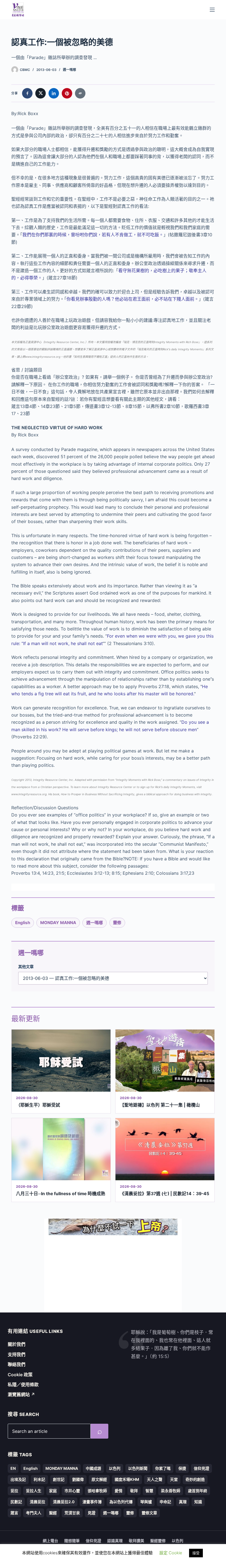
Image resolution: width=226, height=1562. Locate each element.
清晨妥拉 (37, 1501)
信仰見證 (201, 1468)
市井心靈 (72, 1490)
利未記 (39, 1479)
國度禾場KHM (127, 1479)
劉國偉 (78, 1479)
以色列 (114, 1468)
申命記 (165, 1501)
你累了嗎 (163, 1468)
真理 (183, 1501)
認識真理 (115, 1540)
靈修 (117, 922)
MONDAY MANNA (58, 922)
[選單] (212, 9)
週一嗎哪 (69, 70)
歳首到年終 (197, 1490)
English (22, 922)
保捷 (182, 1468)
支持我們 (16, 1354)
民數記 (16, 1501)
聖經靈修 (158, 1540)
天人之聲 (154, 1479)
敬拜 (134, 1490)
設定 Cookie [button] (170, 1552)
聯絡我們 (16, 1364)
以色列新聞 (137, 1468)
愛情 (118, 1490)
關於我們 (16, 1344)
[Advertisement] (113, 1273)
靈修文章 (149, 1512)
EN (13, 1468)
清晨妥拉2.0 (64, 1501)
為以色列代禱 (121, 1501)
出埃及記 (18, 1479)
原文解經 (99, 1479)
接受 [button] (196, 1553)
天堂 (174, 1479)
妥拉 (14, 1490)
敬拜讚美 (136, 1540)
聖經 (53, 1512)
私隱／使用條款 (23, 1384)
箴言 (14, 1512)
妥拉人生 (33, 1490)
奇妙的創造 (195, 1479)
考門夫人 (33, 1512)
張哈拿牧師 (97, 1490)
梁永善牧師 (170, 1490)
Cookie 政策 (20, 1374)
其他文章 (26, 966)
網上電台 (50, 1540)
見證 (91, 1512)
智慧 (149, 1490)
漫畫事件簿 (92, 1501)
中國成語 (93, 1468)
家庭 (53, 1490)
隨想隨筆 (72, 1540)
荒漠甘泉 (72, 1512)
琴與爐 (146, 1501)
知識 (198, 1501)
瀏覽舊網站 (21, 1394)
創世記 (58, 1479)
